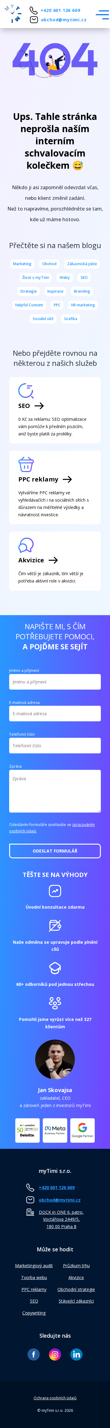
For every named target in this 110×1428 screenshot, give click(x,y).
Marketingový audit (34, 1265)
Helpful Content (29, 305)
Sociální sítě (43, 318)
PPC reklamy (33, 1289)
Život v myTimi (35, 277)
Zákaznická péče (82, 263)
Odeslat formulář (55, 851)
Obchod (49, 263)
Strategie (28, 291)
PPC (57, 305)
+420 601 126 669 (60, 10)
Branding (82, 291)
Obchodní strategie (76, 1289)
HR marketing (83, 305)
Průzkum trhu (76, 1265)
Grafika (70, 318)
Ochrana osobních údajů (55, 1398)
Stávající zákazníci (76, 1301)
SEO (84, 277)
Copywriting (34, 1313)
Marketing (22, 263)
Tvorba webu (34, 1277)
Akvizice (76, 1277)
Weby (65, 277)
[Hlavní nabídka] (102, 15)
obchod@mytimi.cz (64, 20)
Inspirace (55, 291)
